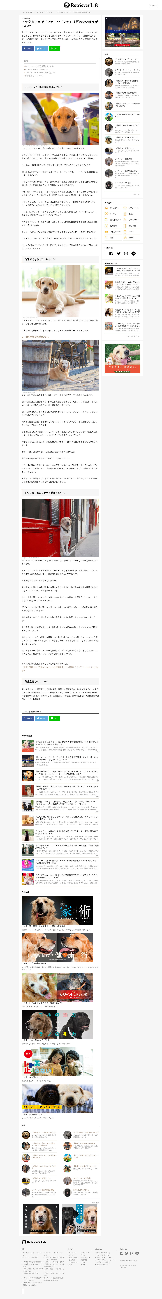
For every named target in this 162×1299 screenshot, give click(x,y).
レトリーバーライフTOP (129, 1260)
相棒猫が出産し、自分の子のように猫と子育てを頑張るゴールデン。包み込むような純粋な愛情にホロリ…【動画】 (127, 283)
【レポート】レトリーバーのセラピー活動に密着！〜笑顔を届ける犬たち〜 (127, 325)
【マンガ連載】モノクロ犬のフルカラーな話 (33, 1270)
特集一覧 (95, 1203)
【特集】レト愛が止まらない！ (54, 1262)
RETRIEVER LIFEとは (51, 1280)
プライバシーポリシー (103, 1257)
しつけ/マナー (48, 12)
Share (29, 49)
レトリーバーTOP (27, 12)
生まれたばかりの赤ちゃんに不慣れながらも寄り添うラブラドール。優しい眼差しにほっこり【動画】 (127, 297)
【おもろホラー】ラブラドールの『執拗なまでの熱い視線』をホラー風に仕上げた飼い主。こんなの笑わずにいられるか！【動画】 (127, 269)
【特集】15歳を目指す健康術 (32, 1262)
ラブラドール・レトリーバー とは (53, 1254)
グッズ (131, 232)
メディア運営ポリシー (103, 1255)
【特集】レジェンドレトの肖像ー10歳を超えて (54, 1265)
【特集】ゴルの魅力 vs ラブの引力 (32, 1265)
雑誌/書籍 (132, 226)
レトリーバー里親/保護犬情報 (53, 1278)
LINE (56, 49)
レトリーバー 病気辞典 (30, 1257)
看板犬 (131, 238)
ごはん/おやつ (115, 232)
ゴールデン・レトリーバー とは (32, 1254)
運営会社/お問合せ (102, 1264)
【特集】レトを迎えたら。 (31, 1273)
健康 (111, 238)
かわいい (113, 214)
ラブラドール (134, 208)
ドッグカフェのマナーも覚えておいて (40, 72)
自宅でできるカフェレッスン (36, 69)
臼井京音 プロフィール (34, 76)
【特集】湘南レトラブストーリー (54, 1270)
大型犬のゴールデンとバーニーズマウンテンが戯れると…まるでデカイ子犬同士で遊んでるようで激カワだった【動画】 (127, 311)
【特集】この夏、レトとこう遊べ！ (54, 1274)
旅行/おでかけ (115, 220)
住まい (131, 214)
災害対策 (113, 226)
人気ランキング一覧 (132, 336)
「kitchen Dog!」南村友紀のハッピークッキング (33, 1279)
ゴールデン (114, 208)
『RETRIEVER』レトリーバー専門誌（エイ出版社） (32, 1284)
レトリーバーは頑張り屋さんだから (39, 66)
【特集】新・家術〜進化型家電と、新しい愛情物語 (54, 1258)
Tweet (42, 49)
